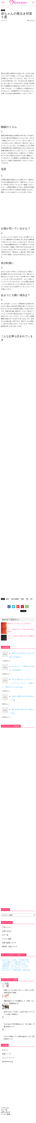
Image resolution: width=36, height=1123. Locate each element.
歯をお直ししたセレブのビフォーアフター (15, 968)
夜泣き (7, 599)
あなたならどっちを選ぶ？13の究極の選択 (15, 960)
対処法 (22, 599)
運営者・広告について (9, 946)
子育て (8, 7)
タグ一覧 (5, 935)
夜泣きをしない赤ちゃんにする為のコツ (20, 623)
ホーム (2, 7)
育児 (31, 599)
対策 (27, 599)
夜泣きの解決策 (15, 599)
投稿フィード (6, 1054)
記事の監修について (9, 943)
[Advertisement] (18, 41)
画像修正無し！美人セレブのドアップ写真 (15, 966)
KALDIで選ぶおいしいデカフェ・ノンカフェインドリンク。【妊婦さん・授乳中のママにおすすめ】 (18, 683)
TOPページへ (6, 927)
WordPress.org (7, 1061)
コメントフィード (8, 1058)
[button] (33, 2)
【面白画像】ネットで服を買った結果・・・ (15, 964)
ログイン (5, 1050)
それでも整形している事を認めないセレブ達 (15, 962)
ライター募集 (6, 939)
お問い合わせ (6, 931)
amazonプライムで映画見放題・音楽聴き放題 (16, 970)
